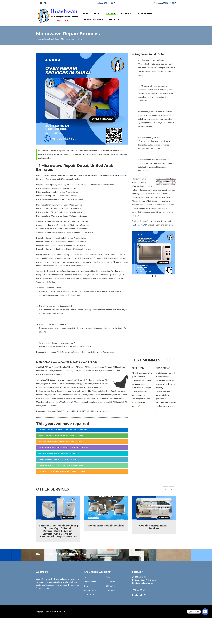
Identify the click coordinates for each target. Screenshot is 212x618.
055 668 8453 (140, 577)
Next (179, 252)
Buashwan (119, 175)
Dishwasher (110, 586)
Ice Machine (110, 581)
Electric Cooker (90, 595)
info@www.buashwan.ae (144, 583)
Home (86, 13)
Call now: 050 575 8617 (106, 3)
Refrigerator (145, 13)
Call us (107, 555)
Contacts (113, 19)
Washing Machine (92, 19)
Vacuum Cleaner (90, 590)
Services (110, 13)
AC (85, 577)
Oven (86, 586)
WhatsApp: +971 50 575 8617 (165, 3)
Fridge (108, 577)
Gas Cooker (110, 590)
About (97, 13)
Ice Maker (126, 13)
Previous (128, 252)
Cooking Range (90, 581)
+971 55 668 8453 (139, 225)
